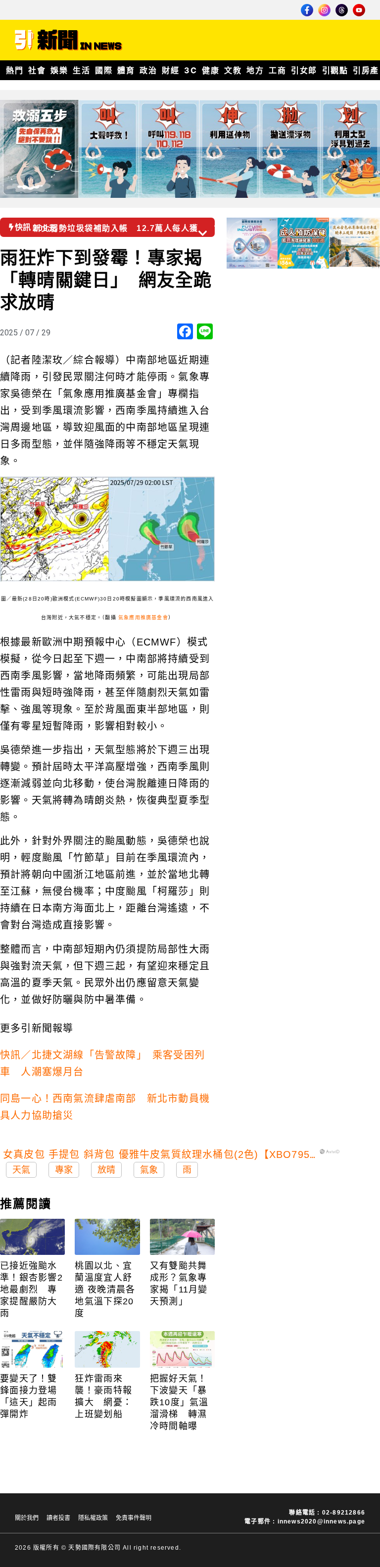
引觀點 (335, 70)
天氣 (21, 1170)
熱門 (14, 70)
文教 (232, 70)
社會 (37, 70)
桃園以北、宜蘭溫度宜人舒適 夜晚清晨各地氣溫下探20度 (105, 1289)
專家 (64, 1170)
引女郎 (304, 70)
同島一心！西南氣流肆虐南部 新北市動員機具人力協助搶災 (105, 1107)
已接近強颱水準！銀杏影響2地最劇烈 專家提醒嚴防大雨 (31, 1289)
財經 (170, 70)
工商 (277, 70)
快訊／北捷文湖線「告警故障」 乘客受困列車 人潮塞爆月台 (102, 1063)
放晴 (106, 1170)
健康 (210, 70)
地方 (255, 70)
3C (190, 70)
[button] (219, 224)
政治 (148, 70)
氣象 (149, 1170)
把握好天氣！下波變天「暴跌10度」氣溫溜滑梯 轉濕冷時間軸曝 (179, 1402)
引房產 (366, 70)
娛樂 (59, 70)
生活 (81, 70)
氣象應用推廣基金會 (143, 617)
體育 (126, 70)
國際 (103, 70)
